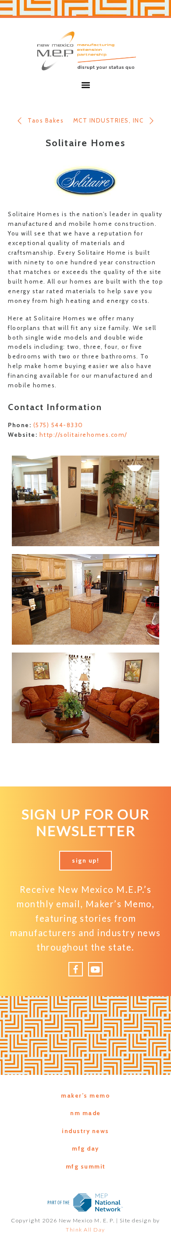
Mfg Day (85, 1148)
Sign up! (85, 860)
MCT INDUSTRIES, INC (108, 120)
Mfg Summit (86, 1166)
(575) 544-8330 (58, 424)
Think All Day (85, 1229)
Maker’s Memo (85, 1095)
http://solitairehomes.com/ (83, 434)
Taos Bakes (46, 120)
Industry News (85, 1130)
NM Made (85, 1112)
